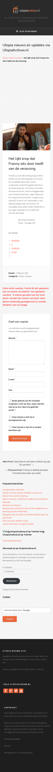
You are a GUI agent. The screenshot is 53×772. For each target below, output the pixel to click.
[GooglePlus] (11, 691)
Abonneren (11, 581)
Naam (12, 369)
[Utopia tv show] (26, 14)
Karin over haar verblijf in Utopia (15, 521)
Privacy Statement (12, 739)
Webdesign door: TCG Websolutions (18, 752)
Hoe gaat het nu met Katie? (13, 489)
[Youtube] (21, 691)
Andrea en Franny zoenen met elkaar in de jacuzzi (22, 493)
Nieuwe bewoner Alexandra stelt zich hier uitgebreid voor (25, 508)
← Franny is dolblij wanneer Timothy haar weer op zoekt (26, 471)
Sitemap (7, 746)
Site (10, 390)
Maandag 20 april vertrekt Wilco (15, 511)
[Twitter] (16, 691)
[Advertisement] (26, 93)
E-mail (12, 379)
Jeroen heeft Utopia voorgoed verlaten (18, 524)
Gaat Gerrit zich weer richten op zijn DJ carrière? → (26, 463)
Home (5, 58)
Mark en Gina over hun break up (15, 496)
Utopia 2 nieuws (15, 58)
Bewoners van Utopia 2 (12, 505)
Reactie (12, 338)
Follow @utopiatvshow (12, 540)
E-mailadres (7, 567)
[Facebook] (5, 691)
